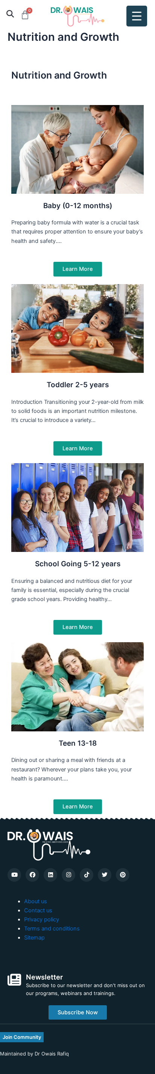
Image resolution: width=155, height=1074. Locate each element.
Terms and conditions (52, 928)
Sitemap (34, 937)
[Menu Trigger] (136, 16)
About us (35, 901)
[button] (10, 14)
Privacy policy (41, 919)
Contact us (38, 910)
